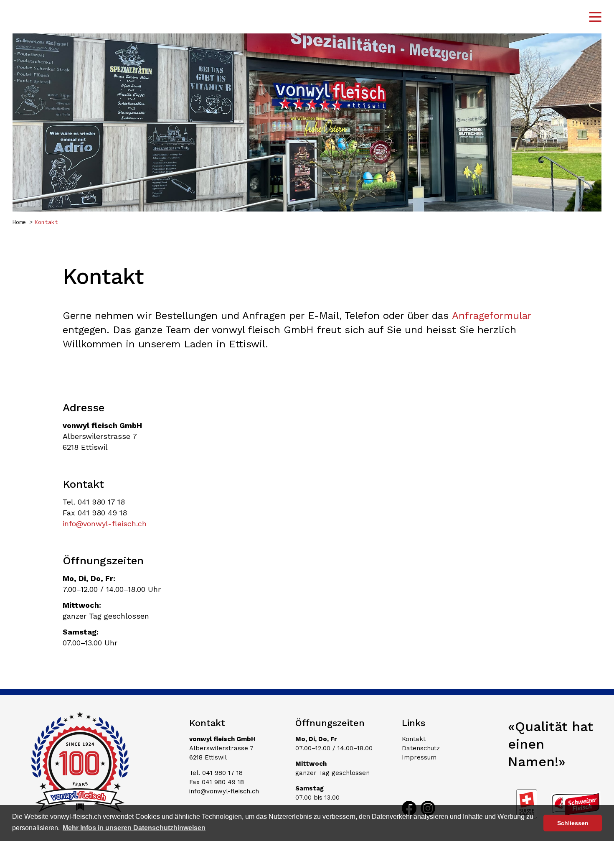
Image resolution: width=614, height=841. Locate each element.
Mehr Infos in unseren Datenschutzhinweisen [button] (134, 827)
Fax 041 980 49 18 (216, 782)
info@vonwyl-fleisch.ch (105, 523)
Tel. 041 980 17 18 (216, 773)
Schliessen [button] (573, 823)
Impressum (419, 757)
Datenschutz (421, 748)
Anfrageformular (492, 315)
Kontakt (414, 739)
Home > (23, 222)
